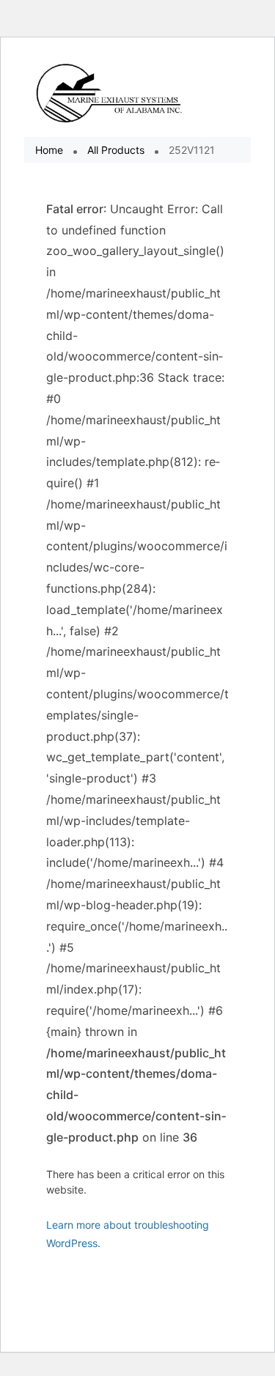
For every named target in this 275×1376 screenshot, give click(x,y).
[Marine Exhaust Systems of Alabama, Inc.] (109, 93)
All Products (115, 150)
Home (49, 150)
